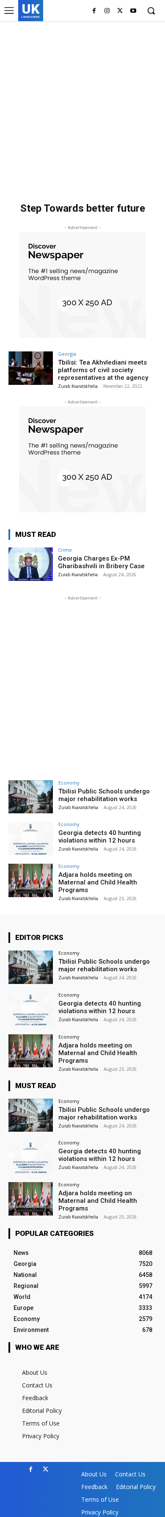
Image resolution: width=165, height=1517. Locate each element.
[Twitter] (119, 11)
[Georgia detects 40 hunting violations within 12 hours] (30, 838)
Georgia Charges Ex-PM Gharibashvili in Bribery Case (101, 562)
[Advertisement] (82, 108)
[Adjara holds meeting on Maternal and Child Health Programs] (30, 880)
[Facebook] (94, 11)
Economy (69, 782)
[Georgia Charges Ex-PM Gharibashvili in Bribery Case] (30, 564)
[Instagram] (107, 11)
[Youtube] (133, 11)
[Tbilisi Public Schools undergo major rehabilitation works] (30, 797)
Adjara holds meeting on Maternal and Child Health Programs (97, 882)
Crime (65, 549)
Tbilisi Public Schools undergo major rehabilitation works (104, 795)
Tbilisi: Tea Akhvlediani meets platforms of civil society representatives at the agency (103, 370)
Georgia (67, 353)
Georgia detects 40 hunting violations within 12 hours (99, 836)
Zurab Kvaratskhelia (78, 386)
